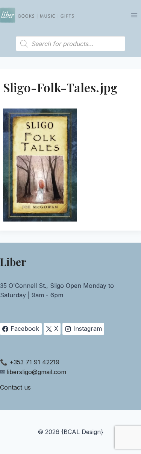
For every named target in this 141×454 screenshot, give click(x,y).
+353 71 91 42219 (34, 362)
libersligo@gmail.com (36, 372)
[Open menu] (134, 15)
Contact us (15, 387)
